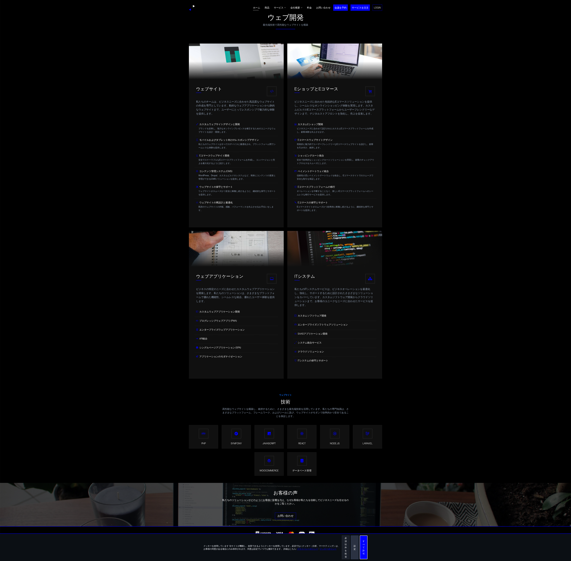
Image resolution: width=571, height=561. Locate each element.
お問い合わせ (323, 7)
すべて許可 (364, 547)
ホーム (256, 7)
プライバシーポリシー (307, 548)
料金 (309, 7)
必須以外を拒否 (346, 547)
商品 (267, 7)
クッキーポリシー (328, 548)
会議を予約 (340, 7)
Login (377, 7)
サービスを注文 (360, 7)
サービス (278, 7)
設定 (355, 547)
